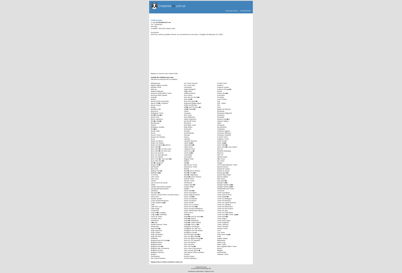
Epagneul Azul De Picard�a (160, 240)
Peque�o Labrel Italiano (192, 222)
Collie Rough (155, 209)
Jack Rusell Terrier (190, 121)
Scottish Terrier (222, 137)
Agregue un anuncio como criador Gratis (164, 73)
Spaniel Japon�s (223, 173)
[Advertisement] (201, 52)
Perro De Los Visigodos (192, 240)
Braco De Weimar (157, 157)
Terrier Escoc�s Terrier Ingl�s (227, 215)
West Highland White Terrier (227, 246)
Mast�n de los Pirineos (192, 171)
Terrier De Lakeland (224, 205)
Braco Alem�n (156, 147)
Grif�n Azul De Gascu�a (192, 107)
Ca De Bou (154, 175)
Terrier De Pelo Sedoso (225, 209)
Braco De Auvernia (157, 153)
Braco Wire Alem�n (157, 161)
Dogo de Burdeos (157, 234)
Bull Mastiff (155, 167)
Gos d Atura (188, 95)
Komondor (187, 129)
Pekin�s (187, 215)
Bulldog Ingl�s (156, 173)
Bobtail (153, 125)
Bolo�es (154, 129)
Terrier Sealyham (223, 222)
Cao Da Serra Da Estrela (159, 183)
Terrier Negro (222, 219)
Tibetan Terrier (222, 228)
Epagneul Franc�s (157, 246)
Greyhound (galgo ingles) (192, 103)
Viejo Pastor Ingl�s (224, 234)
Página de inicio (209, 271)
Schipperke (221, 129)
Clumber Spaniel (156, 199)
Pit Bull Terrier (222, 83)
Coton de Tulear (156, 217)
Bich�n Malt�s (156, 121)
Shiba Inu (220, 153)
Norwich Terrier (189, 181)
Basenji (153, 99)
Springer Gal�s (222, 183)
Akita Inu (154, 89)
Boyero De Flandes (157, 143)
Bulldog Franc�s (156, 171)
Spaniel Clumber (222, 167)
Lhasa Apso (188, 157)
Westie (219, 248)
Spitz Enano (221, 179)
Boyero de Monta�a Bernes (161, 145)
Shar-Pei (220, 149)
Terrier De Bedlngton (224, 199)
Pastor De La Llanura (191, 205)
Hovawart (187, 113)
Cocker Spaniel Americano (160, 201)
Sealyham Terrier (223, 139)
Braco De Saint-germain (159, 155)
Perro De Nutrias (190, 242)
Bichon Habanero (157, 119)
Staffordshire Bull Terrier (225, 189)
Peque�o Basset (190, 219)
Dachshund (154, 220)
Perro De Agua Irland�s (192, 236)
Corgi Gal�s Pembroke (159, 215)
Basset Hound (156, 105)
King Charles (188, 127)
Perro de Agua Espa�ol (192, 234)
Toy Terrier (221, 232)
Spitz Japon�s (222, 181)
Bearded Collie (156, 109)
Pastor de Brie (189, 203)
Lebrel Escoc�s (189, 151)
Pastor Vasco (188, 213)
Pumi (219, 107)
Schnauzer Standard (224, 135)
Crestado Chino (156, 219)
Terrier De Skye (222, 211)
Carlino (153, 185)
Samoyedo (221, 125)
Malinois (187, 161)
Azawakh (154, 97)
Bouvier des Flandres (158, 137)
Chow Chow (155, 197)
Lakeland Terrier (189, 149)
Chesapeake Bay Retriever (160, 189)
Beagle (153, 107)
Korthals (187, 131)
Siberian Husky (222, 157)
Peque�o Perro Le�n (191, 224)
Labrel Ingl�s (188, 143)
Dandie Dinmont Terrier (159, 224)
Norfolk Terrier (189, 179)
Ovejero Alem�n (190, 185)
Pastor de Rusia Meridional (193, 209)
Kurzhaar (187, 135)
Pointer (219, 91)
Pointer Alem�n (222, 93)
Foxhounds (188, 87)
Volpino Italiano (222, 238)
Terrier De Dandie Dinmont (226, 203)
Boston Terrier (156, 135)
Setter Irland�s (222, 145)
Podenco (220, 85)
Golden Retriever (189, 93)
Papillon (186, 189)
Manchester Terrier (190, 165)
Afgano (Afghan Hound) (159, 85)
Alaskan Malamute (157, 91)
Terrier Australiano (223, 193)
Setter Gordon (222, 141)
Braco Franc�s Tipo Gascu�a (161, 159)
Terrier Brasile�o (223, 197)
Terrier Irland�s (222, 217)
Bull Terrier (154, 169)
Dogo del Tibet (156, 236)
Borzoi (153, 133)
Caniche (153, 181)
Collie (152, 205)
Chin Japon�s (155, 193)
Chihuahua (154, 191)
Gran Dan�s (188, 99)
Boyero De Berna (157, 141)
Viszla (219, 236)
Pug (218, 101)
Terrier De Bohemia (224, 201)
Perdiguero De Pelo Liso (192, 228)
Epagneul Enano (156, 244)
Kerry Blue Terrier (190, 125)
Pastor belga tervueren (192, 195)
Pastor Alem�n (189, 191)
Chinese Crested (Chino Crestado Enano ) (165, 195)
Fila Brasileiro (155, 256)
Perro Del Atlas (189, 244)
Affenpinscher (155, 83)
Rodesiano (220, 115)
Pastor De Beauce (190, 201)
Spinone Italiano (222, 177)
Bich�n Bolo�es (157, 115)
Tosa (219, 230)
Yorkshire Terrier (222, 254)
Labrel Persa (188, 147)
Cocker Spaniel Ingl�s (158, 203)
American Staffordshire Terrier (161, 93)
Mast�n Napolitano (191, 175)
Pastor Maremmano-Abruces (194, 211)
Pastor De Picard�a (191, 207)
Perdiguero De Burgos (191, 226)
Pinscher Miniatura (190, 258)
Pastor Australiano (190, 193)
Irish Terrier (188, 115)
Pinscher (187, 254)
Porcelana (220, 97)
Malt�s (186, 163)
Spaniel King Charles (224, 175)
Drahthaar (154, 238)
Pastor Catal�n (189, 197)
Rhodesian (220, 111)
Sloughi (219, 163)
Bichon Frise (155, 117)
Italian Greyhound (190, 119)
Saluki (219, 123)
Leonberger (188, 155)
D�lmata (154, 222)
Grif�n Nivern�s (190, 109)
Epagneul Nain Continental (160, 248)
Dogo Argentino (156, 230)
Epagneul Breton (156, 242)
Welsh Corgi (221, 242)
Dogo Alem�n (156, 228)
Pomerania (221, 95)
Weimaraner (221, 240)
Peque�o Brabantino (191, 220)
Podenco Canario (223, 87)
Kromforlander (189, 133)
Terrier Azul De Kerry (224, 195)
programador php (206, 268)
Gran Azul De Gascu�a (192, 97)
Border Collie (155, 131)
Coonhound (155, 211)
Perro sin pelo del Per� (192, 250)
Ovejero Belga (189, 187)
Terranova (220, 191)
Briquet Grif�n (156, 165)
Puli (218, 105)
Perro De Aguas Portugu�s (193, 238)
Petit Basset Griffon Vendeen (194, 252)
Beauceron (154, 111)
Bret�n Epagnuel (157, 163)
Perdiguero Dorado (190, 232)
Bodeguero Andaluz (157, 127)
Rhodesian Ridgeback (224, 113)
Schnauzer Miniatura (224, 133)
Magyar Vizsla (188, 159)
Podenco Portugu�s (224, 89)
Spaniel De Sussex (223, 171)
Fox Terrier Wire (189, 85)
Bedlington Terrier (157, 113)
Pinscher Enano (189, 256)
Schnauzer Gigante (223, 131)
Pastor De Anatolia (190, 199)
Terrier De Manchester (225, 207)
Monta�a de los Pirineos (192, 177)
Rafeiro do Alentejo (224, 109)
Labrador (187, 139)
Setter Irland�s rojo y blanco (227, 147)
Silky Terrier (221, 159)
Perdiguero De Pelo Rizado (193, 230)
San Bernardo (222, 127)
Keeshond (187, 123)
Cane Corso (155, 179)
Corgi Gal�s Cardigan (158, 213)
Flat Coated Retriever (158, 258)
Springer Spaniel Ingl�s (225, 185)
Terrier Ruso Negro (223, 220)
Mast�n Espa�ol (190, 173)
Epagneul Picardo (157, 250)
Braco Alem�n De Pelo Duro (161, 151)
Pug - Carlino (221, 103)
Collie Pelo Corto (156, 207)
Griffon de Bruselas (190, 105)
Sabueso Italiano (223, 121)
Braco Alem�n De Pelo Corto (161, 149)
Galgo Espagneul (190, 89)
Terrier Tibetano (223, 224)
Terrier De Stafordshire (225, 213)
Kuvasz (186, 137)
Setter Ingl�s (222, 143)
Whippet (220, 250)
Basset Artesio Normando (160, 101)
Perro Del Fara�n (190, 246)
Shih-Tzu (220, 155)
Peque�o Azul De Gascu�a (193, 217)
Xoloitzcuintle (221, 252)
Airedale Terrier (156, 87)
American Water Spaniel (159, 95)
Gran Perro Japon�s (191, 101)
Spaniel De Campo (223, 169)
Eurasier (153, 254)
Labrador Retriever (190, 141)
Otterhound (188, 183)
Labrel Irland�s (189, 145)
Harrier (186, 111)
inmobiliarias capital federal (196, 271)
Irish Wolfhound (189, 117)
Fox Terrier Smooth (191, 83)
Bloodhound (155, 123)
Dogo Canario (155, 232)
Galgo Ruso (188, 91)
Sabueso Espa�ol (223, 119)
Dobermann (155, 226)
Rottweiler (220, 117)
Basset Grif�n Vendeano (159, 103)
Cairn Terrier (155, 177)
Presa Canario (222, 99)
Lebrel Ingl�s (188, 153)
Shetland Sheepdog (224, 151)
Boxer (153, 139)
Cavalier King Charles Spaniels (161, 187)
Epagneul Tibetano (157, 252)
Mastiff (186, 169)
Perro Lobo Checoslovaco (193, 248)
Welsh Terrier (221, 244)
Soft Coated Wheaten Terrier (227, 165)
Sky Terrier (220, 161)
